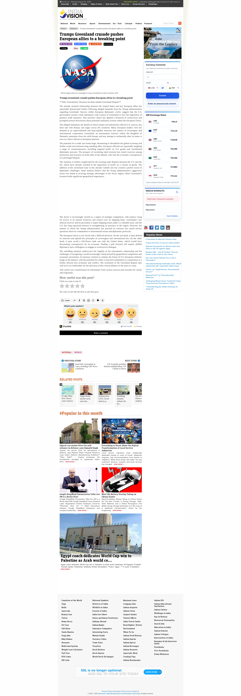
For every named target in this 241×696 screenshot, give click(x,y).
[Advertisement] (137, 14)
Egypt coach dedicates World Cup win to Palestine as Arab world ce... (96, 558)
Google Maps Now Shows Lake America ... (67, 400)
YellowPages (152, 4)
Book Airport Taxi (112, 4)
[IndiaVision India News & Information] (73, 14)
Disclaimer (116, 691)
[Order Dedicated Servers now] (163, 58)
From (148, 83)
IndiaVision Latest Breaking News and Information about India (119, 693)
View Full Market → (173, 216)
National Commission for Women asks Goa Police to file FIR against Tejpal (163, 247)
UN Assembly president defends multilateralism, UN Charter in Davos (115, 366)
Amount (149, 72)
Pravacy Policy (107, 691)
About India (65, 4)
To (168, 83)
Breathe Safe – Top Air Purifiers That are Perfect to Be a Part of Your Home (162, 253)
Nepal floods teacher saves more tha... (85, 399)
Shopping (84, 4)
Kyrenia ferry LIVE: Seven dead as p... (104, 399)
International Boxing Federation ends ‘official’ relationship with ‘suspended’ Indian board (163, 265)
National (64, 23)
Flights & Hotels (96, 4)
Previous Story (72, 361)
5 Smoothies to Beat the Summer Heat (161, 239)
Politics (139, 23)
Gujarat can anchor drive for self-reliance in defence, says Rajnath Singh (79, 446)
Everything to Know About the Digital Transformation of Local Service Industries (120, 448)
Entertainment (105, 23)
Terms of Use (126, 691)
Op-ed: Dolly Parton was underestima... (140, 398)
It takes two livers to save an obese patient (162, 243)
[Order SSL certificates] (120, 677)
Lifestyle (128, 23)
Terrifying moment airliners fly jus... (121, 400)
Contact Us (135, 691)
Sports (92, 23)
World (72, 23)
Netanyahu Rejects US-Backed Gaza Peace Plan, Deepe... (158, 2)
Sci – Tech (117, 23)
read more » (70, 462)
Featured (148, 23)
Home (63, 29)
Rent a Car (125, 4)
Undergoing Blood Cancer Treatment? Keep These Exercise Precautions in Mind (163, 282)
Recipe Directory (139, 4)
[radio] (62, 287)
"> (89, 49)
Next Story (131, 361)
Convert (162, 95)
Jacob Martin (96, 44)
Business (82, 23)
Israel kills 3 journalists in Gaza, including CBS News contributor (86, 366)
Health (74, 4)
